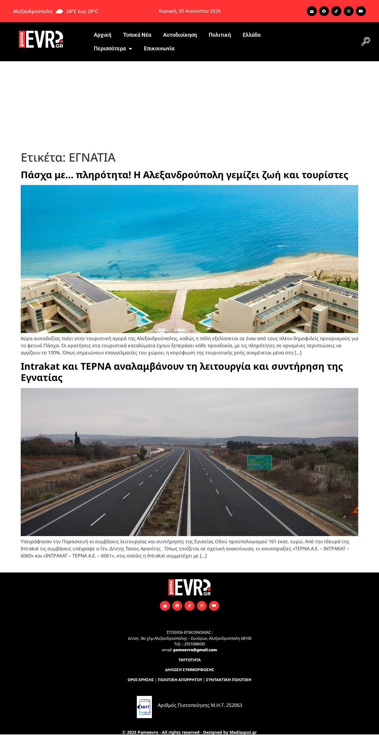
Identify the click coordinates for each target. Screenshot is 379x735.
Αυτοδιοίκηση (180, 35)
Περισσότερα (110, 48)
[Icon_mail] (312, 11)
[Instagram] (349, 11)
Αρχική (102, 35)
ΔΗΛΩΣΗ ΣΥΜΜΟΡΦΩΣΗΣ (189, 669)
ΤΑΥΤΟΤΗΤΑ (190, 659)
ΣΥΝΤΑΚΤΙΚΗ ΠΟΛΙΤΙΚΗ (228, 679)
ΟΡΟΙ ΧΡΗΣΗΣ (141, 679)
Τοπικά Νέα (137, 35)
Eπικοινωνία (159, 48)
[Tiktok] (336, 11)
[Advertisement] (189, 105)
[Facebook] (324, 11)
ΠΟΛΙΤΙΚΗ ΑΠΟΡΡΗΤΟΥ (180, 679)
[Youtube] (361, 11)
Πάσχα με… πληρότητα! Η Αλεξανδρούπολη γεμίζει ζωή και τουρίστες (184, 174)
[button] (366, 42)
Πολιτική (220, 35)
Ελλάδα (252, 35)
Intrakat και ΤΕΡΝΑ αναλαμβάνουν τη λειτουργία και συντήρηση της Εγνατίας (182, 372)
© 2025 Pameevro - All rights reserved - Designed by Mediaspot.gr (189, 732)
